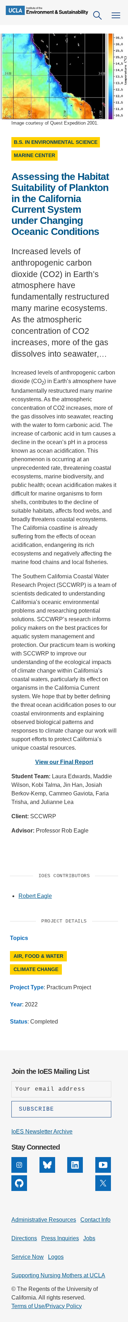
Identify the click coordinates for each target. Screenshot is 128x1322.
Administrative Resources (43, 1220)
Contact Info (95, 1220)
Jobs (89, 1238)
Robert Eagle (35, 896)
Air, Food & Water (38, 956)
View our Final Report (64, 762)
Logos (56, 1257)
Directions (24, 1238)
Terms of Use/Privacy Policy (46, 1306)
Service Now (27, 1257)
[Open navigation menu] (116, 15)
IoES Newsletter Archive (42, 1132)
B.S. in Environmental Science (55, 142)
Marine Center (34, 155)
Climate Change (36, 969)
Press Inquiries (60, 1238)
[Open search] (97, 15)
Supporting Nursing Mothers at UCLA (58, 1275)
